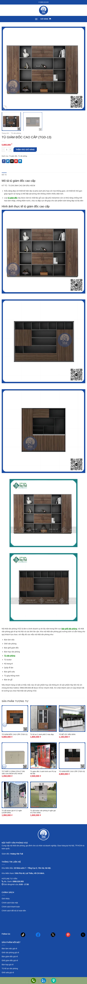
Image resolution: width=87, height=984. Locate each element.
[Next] (81, 68)
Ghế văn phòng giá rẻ (10, 952)
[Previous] (6, 68)
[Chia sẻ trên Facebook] (4, 161)
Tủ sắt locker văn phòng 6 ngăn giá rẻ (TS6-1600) (43, 812)
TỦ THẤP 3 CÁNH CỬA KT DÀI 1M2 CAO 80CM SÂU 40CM (13, 772)
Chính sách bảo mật (10, 903)
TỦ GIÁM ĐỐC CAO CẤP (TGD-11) (15, 734)
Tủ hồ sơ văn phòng (10, 968)
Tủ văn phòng (16, 133)
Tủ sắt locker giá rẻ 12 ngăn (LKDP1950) (12, 812)
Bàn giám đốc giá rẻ (10, 956)
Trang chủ (5, 133)
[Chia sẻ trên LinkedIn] (20, 161)
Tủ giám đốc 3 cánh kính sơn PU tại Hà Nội (43, 772)
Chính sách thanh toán (11, 907)
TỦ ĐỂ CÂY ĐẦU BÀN (67, 734)
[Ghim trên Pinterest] (16, 161)
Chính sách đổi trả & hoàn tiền (14, 911)
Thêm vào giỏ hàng (25, 150)
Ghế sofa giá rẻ (8, 972)
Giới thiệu (6, 899)
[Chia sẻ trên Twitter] (8, 161)
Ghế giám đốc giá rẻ (10, 960)
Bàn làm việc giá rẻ (9, 948)
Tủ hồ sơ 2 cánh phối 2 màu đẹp (42, 734)
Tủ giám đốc (13, 156)
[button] (36, 19)
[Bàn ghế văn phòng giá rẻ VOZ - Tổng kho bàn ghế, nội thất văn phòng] (43, 10)
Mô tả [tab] (4, 175)
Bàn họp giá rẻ (7, 964)
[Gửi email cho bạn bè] (12, 161)
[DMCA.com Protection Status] (19, 921)
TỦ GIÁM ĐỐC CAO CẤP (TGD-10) (72, 771)
